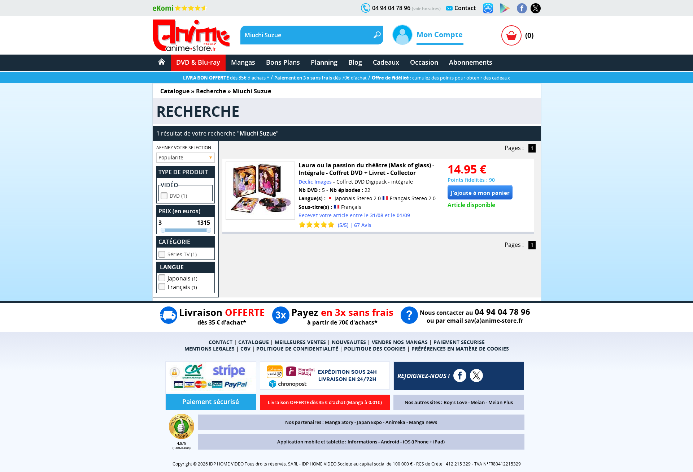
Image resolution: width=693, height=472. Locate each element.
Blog (355, 62)
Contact (465, 8)
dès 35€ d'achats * (226, 77)
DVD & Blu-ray (198, 62)
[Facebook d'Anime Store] (459, 375)
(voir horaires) (426, 8)
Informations (362, 441)
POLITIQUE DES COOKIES (375, 348)
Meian (478, 402)
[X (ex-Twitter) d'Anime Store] (476, 375)
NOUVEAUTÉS (349, 342)
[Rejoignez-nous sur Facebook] (522, 8)
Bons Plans (283, 62)
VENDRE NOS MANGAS (400, 342)
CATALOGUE (253, 342)
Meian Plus (500, 402)
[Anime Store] (191, 35)
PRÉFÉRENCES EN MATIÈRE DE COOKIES (460, 348)
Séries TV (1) (182, 254)
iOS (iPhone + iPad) (424, 441)
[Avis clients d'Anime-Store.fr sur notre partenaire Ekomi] (180, 8)
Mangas (243, 62)
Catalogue (174, 91)
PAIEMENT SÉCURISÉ (459, 342)
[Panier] (511, 35)
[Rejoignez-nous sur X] (536, 8)
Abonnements (470, 62)
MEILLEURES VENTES (300, 342)
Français (182, 287)
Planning (324, 62)
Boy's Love (455, 402)
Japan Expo (369, 422)
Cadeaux (386, 62)
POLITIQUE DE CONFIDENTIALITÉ (297, 348)
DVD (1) (178, 195)
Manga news (423, 422)
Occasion (424, 62)
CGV (245, 348)
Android (390, 441)
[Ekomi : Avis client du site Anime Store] (181, 437)
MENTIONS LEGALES (209, 348)
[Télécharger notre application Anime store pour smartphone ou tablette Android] (505, 8)
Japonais (182, 278)
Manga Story (339, 422)
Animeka (395, 422)
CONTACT (220, 342)
